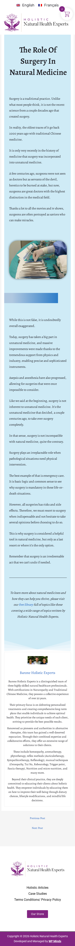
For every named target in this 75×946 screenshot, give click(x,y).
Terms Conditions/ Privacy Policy (37, 900)
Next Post (37, 828)
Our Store (37, 914)
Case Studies (37, 894)
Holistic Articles (37, 888)
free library (26, 604)
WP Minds (55, 941)
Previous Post (37, 818)
